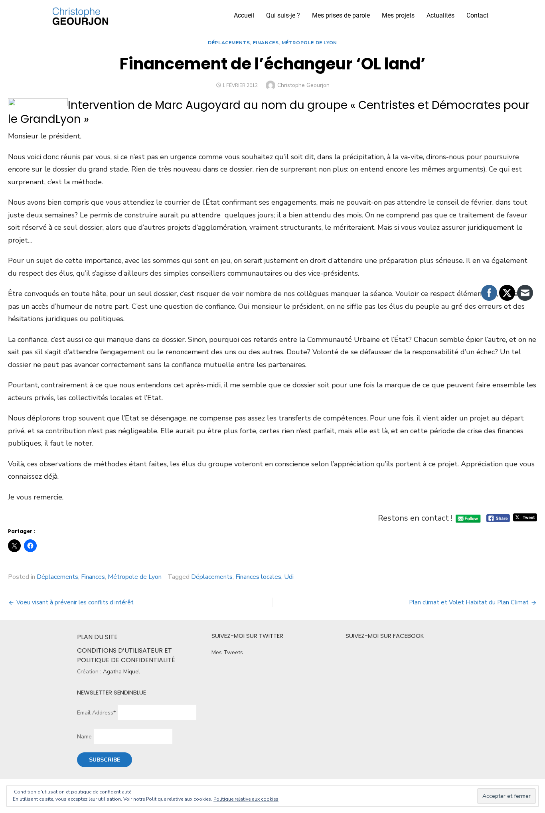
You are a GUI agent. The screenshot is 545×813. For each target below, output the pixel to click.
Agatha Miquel (121, 671)
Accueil (244, 15)
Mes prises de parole (341, 15)
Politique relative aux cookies (245, 799)
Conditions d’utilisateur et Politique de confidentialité (126, 655)
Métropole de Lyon (309, 42)
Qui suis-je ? (283, 15)
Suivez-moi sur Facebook (385, 635)
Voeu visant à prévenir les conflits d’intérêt (75, 602)
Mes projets (398, 15)
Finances (266, 42)
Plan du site (97, 636)
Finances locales (258, 576)
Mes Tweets (227, 652)
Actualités (440, 15)
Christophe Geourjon (303, 85)
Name (84, 736)
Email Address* (96, 712)
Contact (477, 15)
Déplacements (229, 42)
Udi (289, 576)
